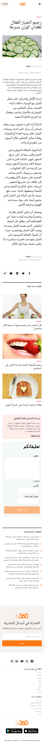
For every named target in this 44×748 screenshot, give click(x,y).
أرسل (22, 643)
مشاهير (39, 689)
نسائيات (39, 17)
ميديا (40, 684)
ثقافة (40, 681)
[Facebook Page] (32, 661)
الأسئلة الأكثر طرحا (36, 703)
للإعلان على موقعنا (36, 706)
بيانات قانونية (37, 708)
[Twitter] (27, 661)
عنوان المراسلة (31, 496)
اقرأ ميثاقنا (35, 436)
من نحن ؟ (39, 700)
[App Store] (31, 731)
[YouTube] (22, 661)
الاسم (35, 485)
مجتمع (39, 678)
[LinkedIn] (17, 661)
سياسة (39, 672)
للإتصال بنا (38, 711)
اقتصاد (39, 675)
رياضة (40, 687)
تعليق (36, 455)
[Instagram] (12, 661)
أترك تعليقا (22, 510)
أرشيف (39, 714)
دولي (40, 692)
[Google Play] (14, 731)
